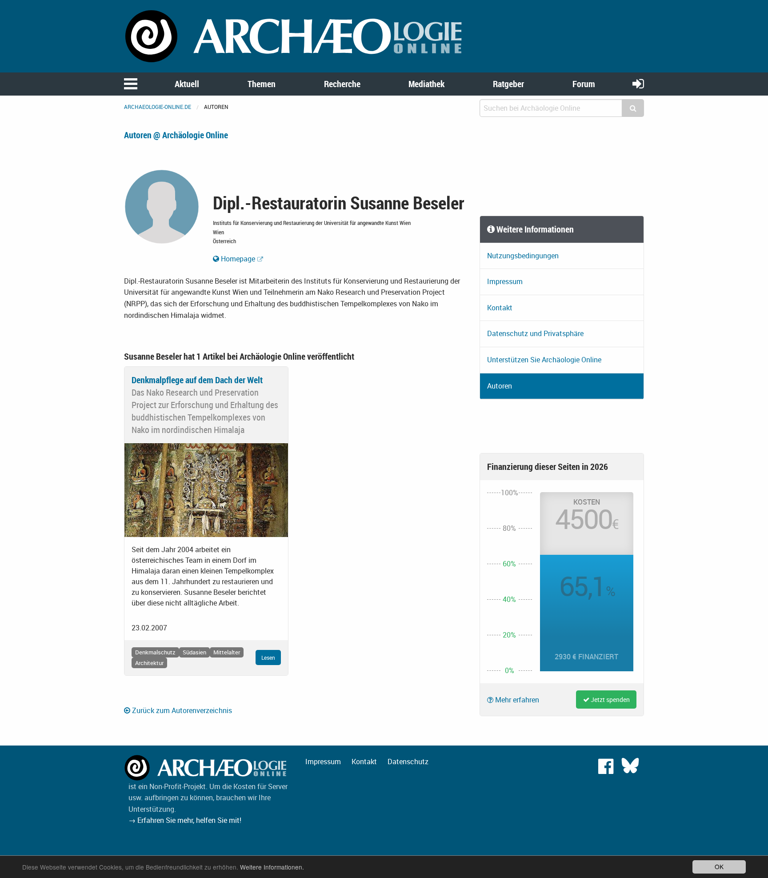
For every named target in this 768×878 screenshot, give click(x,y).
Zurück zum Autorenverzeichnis (181, 710)
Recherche (342, 84)
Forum (583, 84)
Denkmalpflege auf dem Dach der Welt (197, 380)
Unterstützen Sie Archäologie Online (544, 360)
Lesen (268, 657)
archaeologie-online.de (157, 106)
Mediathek (426, 84)
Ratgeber (508, 84)
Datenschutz (408, 761)
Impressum (505, 281)
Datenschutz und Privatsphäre (535, 333)
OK (719, 866)
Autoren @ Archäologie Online (176, 135)
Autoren (499, 386)
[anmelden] (638, 83)
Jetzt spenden (609, 699)
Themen (262, 84)
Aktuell (187, 84)
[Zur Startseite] (295, 35)
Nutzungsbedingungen (523, 256)
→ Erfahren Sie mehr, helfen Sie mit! (184, 820)
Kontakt (499, 308)
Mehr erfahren (516, 700)
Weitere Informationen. (272, 866)
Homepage (237, 259)
